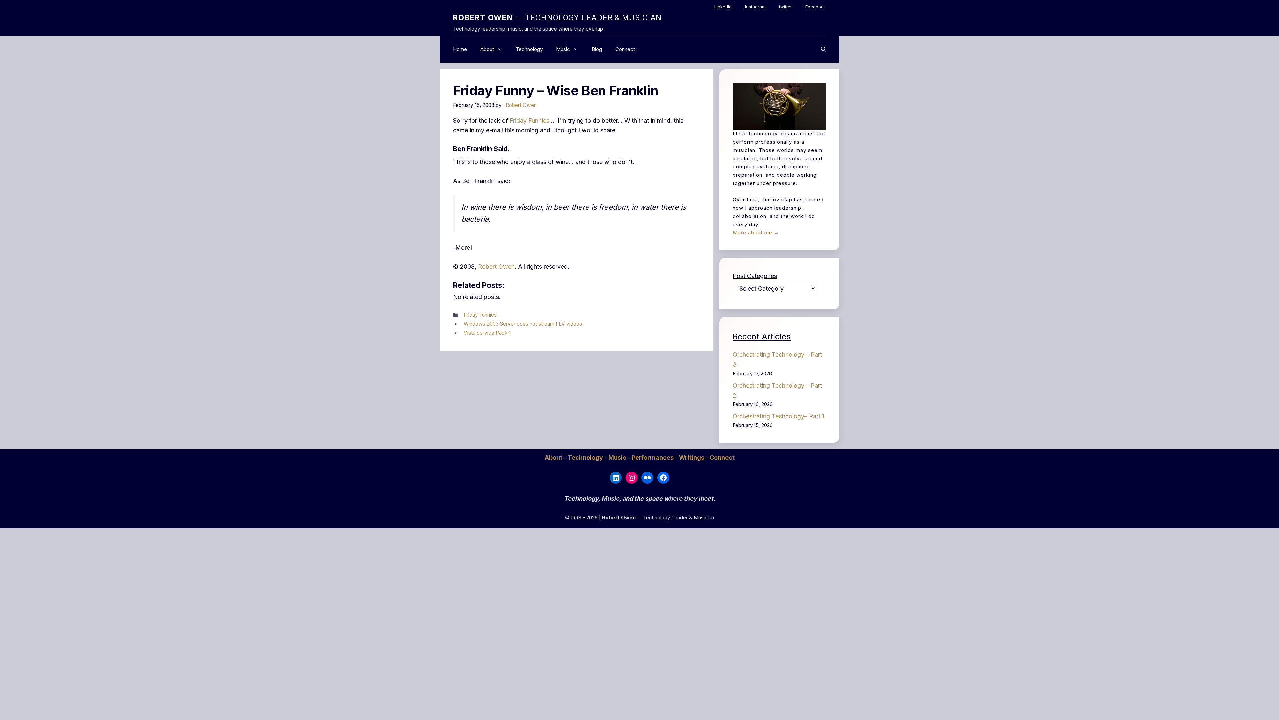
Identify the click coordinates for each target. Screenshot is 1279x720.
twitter (785, 6)
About (487, 49)
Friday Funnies (529, 120)
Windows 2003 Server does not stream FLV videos (523, 324)
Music (563, 49)
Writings (692, 457)
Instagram (755, 6)
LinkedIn (723, 6)
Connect (625, 49)
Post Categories (755, 275)
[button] (823, 49)
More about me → (756, 232)
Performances (653, 457)
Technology (529, 49)
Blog (597, 49)
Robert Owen (496, 266)
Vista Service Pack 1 (487, 333)
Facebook (815, 6)
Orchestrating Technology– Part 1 (778, 416)
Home (460, 49)
